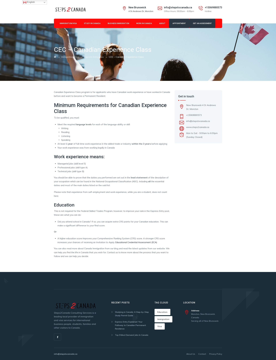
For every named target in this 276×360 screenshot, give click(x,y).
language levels (84, 124)
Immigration (163, 319)
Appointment (179, 23)
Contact (202, 354)
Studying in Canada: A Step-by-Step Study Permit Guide (132, 314)
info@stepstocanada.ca (178, 7)
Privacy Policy (215, 354)
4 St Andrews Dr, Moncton (141, 11)
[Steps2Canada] (70, 9)
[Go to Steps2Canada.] (55, 56)
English (30, 2)
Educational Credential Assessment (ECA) (136, 242)
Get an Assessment (202, 23)
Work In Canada (144, 23)
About (162, 23)
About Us (190, 354)
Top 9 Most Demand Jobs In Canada (131, 335)
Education (162, 312)
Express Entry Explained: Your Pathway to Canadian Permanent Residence (130, 325)
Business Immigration (118, 23)
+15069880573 (213, 7)
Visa (159, 326)
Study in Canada (92, 23)
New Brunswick (137, 7)
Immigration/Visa (68, 23)
